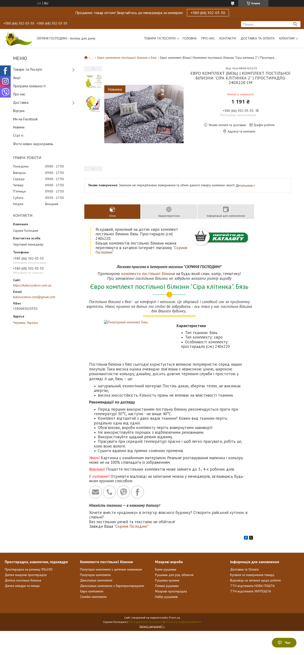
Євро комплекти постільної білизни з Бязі (127, 57)
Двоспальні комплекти (96, 580)
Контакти (227, 38)
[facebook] (246, 538)
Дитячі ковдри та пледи (22, 586)
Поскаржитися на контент (146, 622)
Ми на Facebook (25, 119)
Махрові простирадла (171, 591)
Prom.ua (174, 617)
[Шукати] (295, 24)
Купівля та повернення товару (252, 575)
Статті (18, 135)
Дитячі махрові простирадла (26, 575)
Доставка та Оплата (258, 38)
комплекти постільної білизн (147, 273)
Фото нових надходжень (33, 144)
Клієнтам (286, 38)
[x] (251, 538)
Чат (288, 643)
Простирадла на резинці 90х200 (28, 569)
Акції (17, 77)
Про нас (208, 38)
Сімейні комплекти (93, 597)
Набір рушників (166, 597)
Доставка (20, 102)
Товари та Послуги (27, 69)
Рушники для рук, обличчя (174, 575)
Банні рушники (165, 569)
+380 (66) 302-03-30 (208, 12)
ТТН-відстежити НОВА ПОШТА (252, 586)
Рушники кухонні (167, 580)
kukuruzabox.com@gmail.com (34, 297)
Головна (190, 38)
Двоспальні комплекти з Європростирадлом (112, 586)
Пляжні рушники (167, 586)
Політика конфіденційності (183, 622)
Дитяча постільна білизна (23, 580)
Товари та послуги (160, 38)
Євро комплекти (91, 591)
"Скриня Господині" (131, 526)
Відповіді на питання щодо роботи (255, 580)
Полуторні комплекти (95, 575)
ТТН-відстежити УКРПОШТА (250, 591)
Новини (18, 127)
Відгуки (18, 110)
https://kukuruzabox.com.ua (32, 285)
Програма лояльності (29, 86)
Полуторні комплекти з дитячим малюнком (111, 569)
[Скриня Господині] (18, 38)
